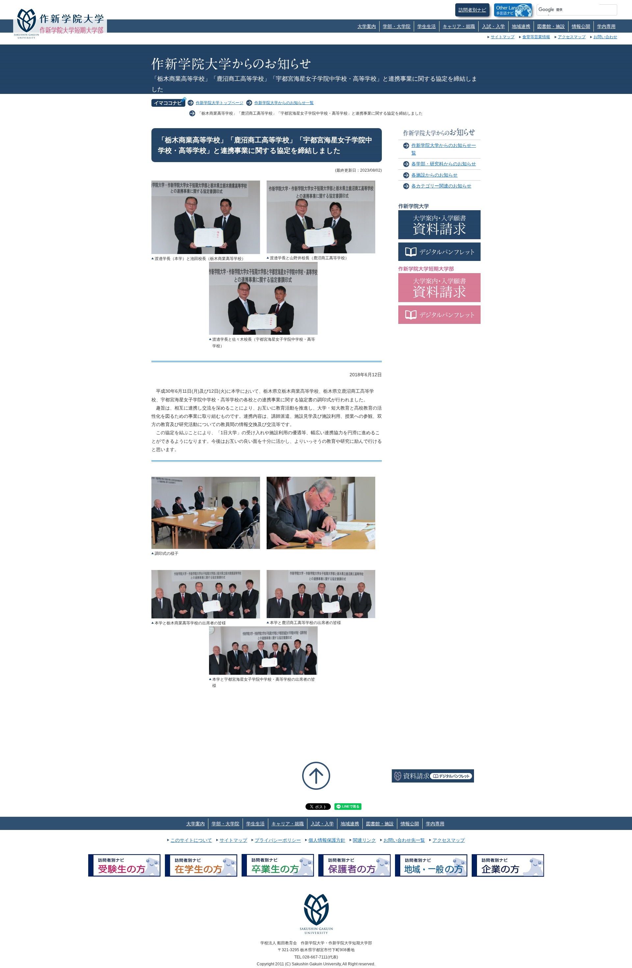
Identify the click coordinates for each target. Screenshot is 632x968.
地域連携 (521, 26)
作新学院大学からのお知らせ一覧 (284, 102)
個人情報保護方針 (326, 840)
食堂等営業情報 (536, 37)
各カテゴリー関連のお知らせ (441, 185)
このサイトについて (191, 840)
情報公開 (581, 26)
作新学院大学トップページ (219, 102)
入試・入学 (493, 26)
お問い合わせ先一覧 (404, 840)
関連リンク (364, 840)
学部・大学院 (396, 26)
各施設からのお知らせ (434, 175)
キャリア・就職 (459, 26)
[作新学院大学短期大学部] (72, 30)
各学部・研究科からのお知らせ (443, 163)
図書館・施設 (551, 26)
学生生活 (426, 26)
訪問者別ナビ (472, 10)
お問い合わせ (605, 37)
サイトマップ (502, 37)
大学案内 (366, 26)
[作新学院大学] (72, 18)
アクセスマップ (572, 37)
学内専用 (606, 26)
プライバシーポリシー (278, 840)
